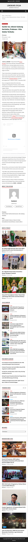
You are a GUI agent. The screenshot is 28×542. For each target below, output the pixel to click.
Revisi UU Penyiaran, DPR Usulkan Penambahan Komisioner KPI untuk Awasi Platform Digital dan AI (5, 410)
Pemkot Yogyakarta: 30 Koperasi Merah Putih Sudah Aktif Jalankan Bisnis (5, 317)
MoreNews (20, 538)
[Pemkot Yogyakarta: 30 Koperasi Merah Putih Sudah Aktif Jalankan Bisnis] (14, 497)
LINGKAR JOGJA (14, 5)
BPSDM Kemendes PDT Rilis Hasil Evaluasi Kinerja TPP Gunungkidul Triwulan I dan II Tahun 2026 (5, 342)
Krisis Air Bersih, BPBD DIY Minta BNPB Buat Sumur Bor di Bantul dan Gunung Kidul (5, 333)
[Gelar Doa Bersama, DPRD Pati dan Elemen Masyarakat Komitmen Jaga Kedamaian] (14, 521)
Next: (12, 220)
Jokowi (14, 115)
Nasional (11, 399)
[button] (2, 11)
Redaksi (5, 35)
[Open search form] (25, 11)
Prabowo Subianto (13, 78)
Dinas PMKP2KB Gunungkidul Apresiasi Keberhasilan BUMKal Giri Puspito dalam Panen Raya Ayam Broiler (5, 350)
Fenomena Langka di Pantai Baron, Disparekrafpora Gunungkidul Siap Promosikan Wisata (5, 325)
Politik (11, 407)
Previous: (13, 213)
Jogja (11, 305)
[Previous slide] (23, 388)
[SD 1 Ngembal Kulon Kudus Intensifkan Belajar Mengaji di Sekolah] (14, 262)
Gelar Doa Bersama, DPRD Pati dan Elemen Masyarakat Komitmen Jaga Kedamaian (5, 394)
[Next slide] (25, 388)
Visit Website (9, 206)
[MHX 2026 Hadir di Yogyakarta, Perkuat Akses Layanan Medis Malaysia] (14, 474)
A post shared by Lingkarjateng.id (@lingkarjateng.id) (14, 153)
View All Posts (19, 206)
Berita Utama (4, 23)
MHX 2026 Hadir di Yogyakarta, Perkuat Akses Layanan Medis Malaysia (5, 308)
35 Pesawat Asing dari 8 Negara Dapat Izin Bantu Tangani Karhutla (5, 402)
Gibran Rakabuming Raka (17, 117)
